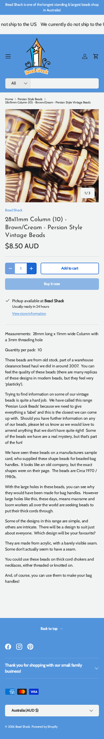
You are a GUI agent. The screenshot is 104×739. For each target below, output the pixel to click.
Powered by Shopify (45, 726)
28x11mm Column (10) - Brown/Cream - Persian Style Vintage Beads (48, 102)
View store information (29, 313)
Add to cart (69, 268)
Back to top (49, 628)
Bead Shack (13, 210)
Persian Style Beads (30, 99)
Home (9, 99)
